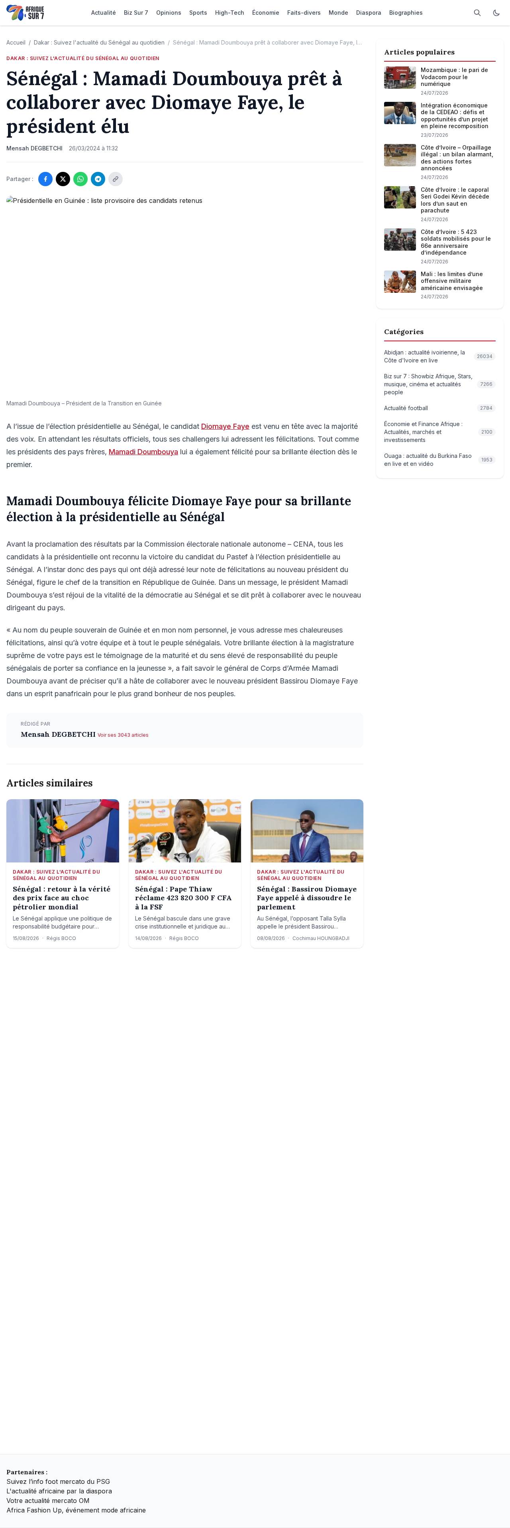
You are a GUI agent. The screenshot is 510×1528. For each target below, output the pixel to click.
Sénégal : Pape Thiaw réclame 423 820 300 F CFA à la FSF (183, 898)
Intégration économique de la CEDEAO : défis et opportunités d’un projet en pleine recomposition (454, 116)
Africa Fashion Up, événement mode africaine (76, 1510)
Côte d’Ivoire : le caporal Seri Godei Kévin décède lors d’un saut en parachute (455, 200)
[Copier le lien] (115, 179)
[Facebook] (45, 179)
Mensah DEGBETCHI (59, 734)
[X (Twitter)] (63, 179)
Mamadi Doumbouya (143, 452)
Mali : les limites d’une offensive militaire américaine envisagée (452, 281)
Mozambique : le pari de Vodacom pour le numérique (454, 76)
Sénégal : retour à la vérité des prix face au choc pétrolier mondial (61, 898)
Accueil (16, 42)
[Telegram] (98, 179)
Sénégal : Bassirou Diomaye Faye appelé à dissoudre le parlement (307, 898)
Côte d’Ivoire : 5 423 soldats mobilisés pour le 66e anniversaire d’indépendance (456, 242)
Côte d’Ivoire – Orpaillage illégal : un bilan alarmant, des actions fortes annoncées (457, 158)
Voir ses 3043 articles (123, 735)
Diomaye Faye (225, 426)
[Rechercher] (477, 13)
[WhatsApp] (80, 179)
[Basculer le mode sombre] (496, 13)
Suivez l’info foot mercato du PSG (58, 1481)
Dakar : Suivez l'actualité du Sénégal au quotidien (99, 42)
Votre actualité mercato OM (48, 1501)
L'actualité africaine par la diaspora (59, 1491)
